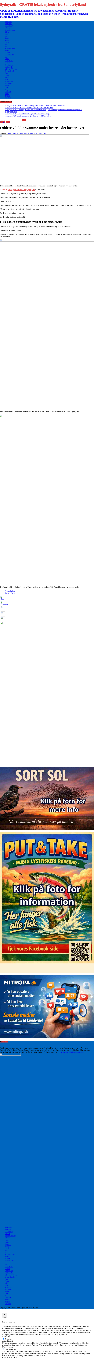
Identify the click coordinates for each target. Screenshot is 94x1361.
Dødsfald (8, 92)
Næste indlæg (10, 593)
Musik (7, 85)
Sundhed (8, 53)
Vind (6, 73)
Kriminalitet (9, 65)
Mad (6, 34)
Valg (6, 90)
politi (6, 79)
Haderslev (8, 24)
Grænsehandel (10, 71)
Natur (7, 38)
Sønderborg (9, 26)
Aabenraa (8, 22)
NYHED (8, 40)
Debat (7, 87)
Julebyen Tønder (11, 69)
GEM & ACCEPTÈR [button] (10, 1358)
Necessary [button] (6, 1337)
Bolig (7, 50)
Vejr (6, 46)
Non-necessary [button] (7, 1347)
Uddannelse (9, 67)
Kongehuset (9, 81)
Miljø (6, 77)
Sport (6, 44)
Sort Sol (7, 63)
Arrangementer (10, 30)
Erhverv (7, 32)
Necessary (8, 1339)
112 (6, 57)
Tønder (7, 28)
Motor (7, 36)
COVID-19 (9, 61)
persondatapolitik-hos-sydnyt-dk (72, 1052)
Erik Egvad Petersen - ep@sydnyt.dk (21, 190)
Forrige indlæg (10, 591)
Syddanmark (9, 55)
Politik (7, 42)
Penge (7, 75)
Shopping (8, 83)
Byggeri (7, 96)
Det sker (8, 98)
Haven (7, 94)
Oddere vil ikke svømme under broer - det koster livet (26, 133)
